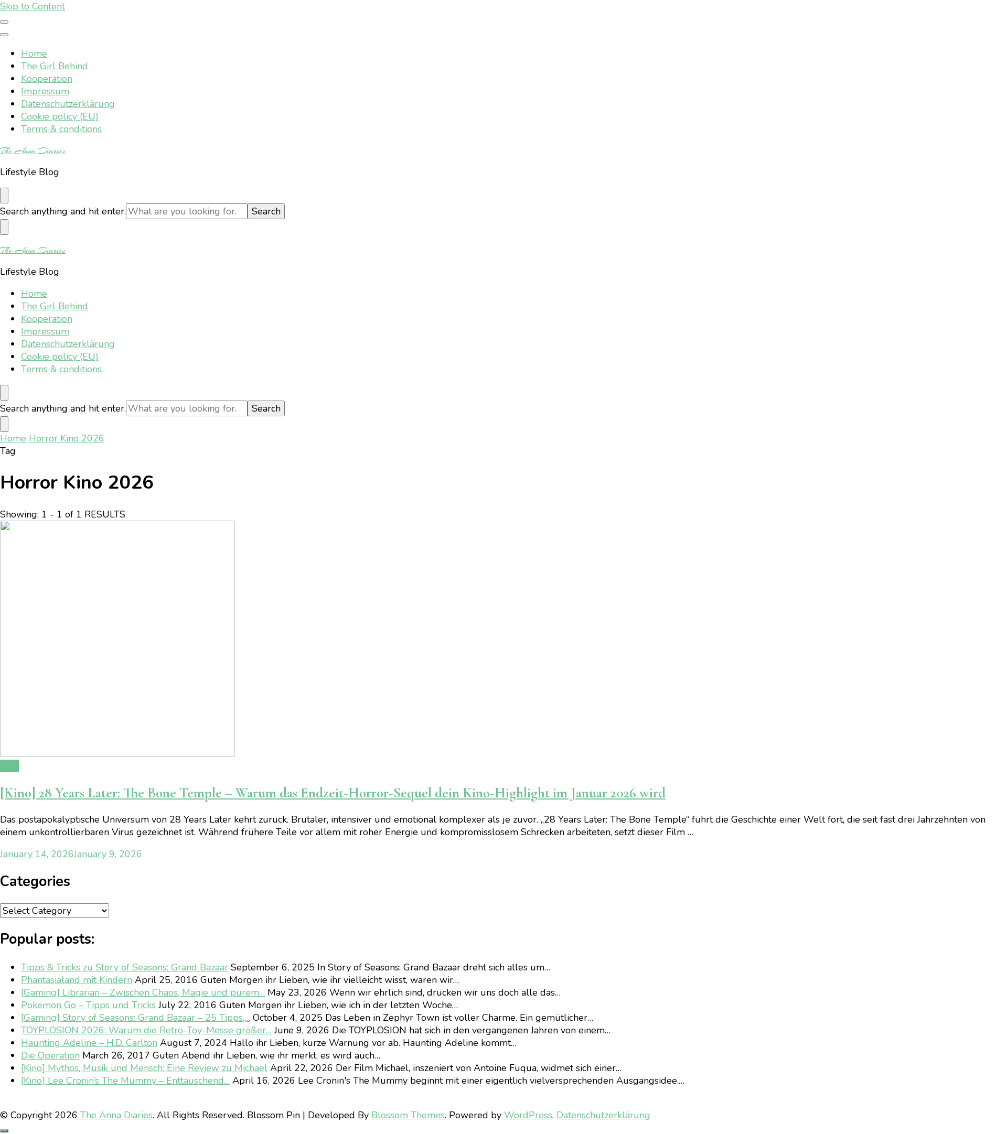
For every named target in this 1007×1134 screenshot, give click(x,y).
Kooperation (46, 78)
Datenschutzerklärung (68, 104)
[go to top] (4, 1130)
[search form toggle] (4, 195)
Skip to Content (32, 6)
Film (9, 766)
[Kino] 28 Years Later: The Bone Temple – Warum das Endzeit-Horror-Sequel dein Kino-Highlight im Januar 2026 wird (333, 793)
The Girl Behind (54, 66)
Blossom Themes (408, 1115)
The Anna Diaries (33, 150)
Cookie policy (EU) (60, 116)
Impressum (45, 91)
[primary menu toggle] (4, 22)
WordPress (528, 1115)
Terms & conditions (61, 129)
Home (34, 53)
